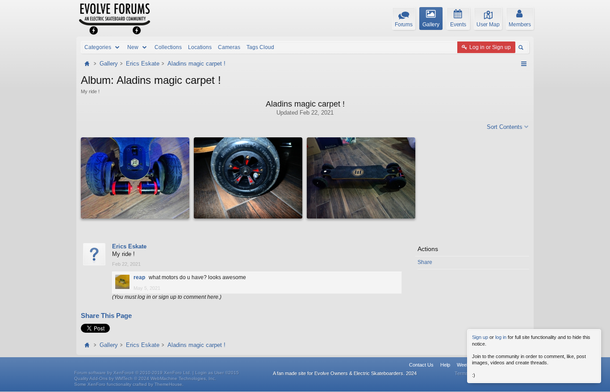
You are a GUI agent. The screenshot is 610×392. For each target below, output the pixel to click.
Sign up (480, 337)
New (132, 47)
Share (425, 262)
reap (139, 277)
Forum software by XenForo (132, 372)
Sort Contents (504, 127)
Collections (168, 47)
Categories (97, 47)
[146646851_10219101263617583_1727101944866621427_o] (135, 178)
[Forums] (88, 63)
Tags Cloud (260, 47)
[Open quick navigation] (523, 63)
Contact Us (421, 364)
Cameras (229, 47)
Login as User (217, 372)
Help (445, 364)
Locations (200, 47)
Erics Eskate (129, 246)
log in (500, 337)
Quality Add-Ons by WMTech (145, 378)
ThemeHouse (168, 384)
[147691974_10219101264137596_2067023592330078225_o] (248, 178)
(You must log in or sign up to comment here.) (166, 297)
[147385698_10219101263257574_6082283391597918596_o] (361, 178)
